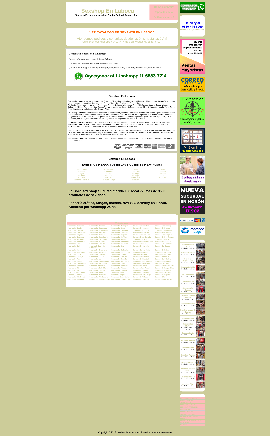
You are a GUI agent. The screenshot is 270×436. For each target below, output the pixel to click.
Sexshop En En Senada (98, 239)
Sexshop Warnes (188, 355)
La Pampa (108, 174)
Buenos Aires (81, 170)
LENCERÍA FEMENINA (188, 405)
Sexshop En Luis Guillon (77, 263)
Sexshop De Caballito (163, 259)
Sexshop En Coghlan (75, 235)
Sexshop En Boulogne (119, 226)
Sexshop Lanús (188, 333)
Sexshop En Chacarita (119, 230)
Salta (162, 176)
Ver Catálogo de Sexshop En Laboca (122, 32)
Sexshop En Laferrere (141, 257)
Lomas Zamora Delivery (164, 279)
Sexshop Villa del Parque (188, 296)
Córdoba (81, 172)
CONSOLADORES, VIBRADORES (187, 401)
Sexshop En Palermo (119, 268)
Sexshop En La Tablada (163, 254)
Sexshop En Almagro (119, 239)
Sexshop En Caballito (141, 226)
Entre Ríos (135, 172)
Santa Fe (162, 178)
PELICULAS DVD (186, 412)
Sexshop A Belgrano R (119, 275)
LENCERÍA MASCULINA (189, 407)
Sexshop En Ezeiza (162, 239)
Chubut (162, 170)
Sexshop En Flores (74, 244)
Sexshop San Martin (188, 325)
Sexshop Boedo (188, 275)
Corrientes (108, 172)
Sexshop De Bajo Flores (98, 263)
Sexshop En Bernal (118, 228)
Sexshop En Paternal (97, 270)
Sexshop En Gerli (74, 246)
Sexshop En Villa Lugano (98, 277)
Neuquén (108, 176)
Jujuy (82, 174)
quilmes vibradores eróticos (99, 279)
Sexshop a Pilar (73, 270)
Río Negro (135, 176)
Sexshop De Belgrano (163, 261)
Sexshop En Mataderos (141, 263)
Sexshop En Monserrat (76, 266)
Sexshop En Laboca (107, 11)
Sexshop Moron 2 (188, 377)
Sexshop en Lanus (162, 257)
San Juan (81, 178)
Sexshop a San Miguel (141, 268)
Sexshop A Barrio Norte (120, 277)
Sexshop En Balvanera (141, 235)
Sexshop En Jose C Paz (76, 252)
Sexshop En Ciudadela (119, 232)
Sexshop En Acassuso (119, 244)
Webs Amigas (122, 223)
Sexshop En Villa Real (141, 279)
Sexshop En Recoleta (163, 270)
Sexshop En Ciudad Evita (77, 232)
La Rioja (135, 174)
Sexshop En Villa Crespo (142, 275)
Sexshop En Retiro (96, 272)
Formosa (162, 172)
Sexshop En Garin (140, 244)
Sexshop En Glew (117, 246)
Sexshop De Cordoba (119, 259)
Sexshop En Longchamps (99, 261)
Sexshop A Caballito (75, 275)
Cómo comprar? (164, 7)
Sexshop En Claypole (163, 232)
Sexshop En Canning (163, 226)
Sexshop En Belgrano (141, 232)
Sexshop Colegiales (188, 362)
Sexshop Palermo (188, 253)
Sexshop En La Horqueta (120, 252)
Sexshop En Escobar (140, 239)
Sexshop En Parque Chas (164, 268)
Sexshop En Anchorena (76, 239)
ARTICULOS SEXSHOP (188, 398)
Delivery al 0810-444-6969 (192, 24)
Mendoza (162, 174)
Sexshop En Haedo (75, 250)
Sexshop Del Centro (162, 246)
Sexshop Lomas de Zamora (188, 311)
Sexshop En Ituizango (163, 250)
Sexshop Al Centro (140, 266)
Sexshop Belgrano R (97, 266)
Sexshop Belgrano (188, 340)
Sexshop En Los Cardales (142, 261)
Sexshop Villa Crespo (188, 289)
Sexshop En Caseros (140, 228)
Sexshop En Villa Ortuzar (120, 279)
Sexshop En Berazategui (98, 230)
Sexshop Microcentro (188, 260)
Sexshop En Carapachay (98, 228)
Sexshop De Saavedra (97, 252)
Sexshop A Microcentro (76, 272)
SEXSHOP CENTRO (187, 414)
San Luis (108, 178)
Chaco (135, 170)
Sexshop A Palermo (140, 270)
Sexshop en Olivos (74, 268)
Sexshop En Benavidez (163, 230)
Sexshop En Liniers (75, 261)
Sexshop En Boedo (75, 228)
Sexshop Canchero (162, 263)
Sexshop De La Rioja (75, 257)
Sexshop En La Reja (118, 254)
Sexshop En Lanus (96, 259)
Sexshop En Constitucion (98, 237)
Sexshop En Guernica (141, 246)
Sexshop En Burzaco (97, 226)
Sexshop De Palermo (140, 252)
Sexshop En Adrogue (163, 241)
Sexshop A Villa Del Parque (99, 268)
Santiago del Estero (81, 180)
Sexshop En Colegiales (163, 235)
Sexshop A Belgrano (162, 275)
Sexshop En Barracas (97, 235)
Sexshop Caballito (188, 267)
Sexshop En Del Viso (119, 237)
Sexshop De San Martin (141, 250)
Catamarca (108, 170)
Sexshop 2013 (160, 277)
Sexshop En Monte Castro (164, 266)
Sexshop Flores (188, 282)
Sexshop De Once (74, 254)
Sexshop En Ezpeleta (97, 241)
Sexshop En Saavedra (141, 272)
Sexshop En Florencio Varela (143, 241)
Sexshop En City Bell (141, 230)
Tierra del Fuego (108, 180)
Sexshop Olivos (188, 348)
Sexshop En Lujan (118, 263)
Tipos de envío (164, 12)
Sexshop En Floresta (97, 244)
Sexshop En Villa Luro (141, 277)
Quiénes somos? (164, 17)
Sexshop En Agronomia (120, 241)
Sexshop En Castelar (75, 230)
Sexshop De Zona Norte (98, 250)
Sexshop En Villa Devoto (77, 277)
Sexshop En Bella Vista (97, 232)
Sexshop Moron (188, 318)
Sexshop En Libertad (141, 259)
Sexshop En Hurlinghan (120, 250)
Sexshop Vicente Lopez (188, 370)
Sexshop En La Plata (97, 254)
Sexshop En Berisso (162, 228)
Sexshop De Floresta (119, 257)
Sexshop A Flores (117, 272)
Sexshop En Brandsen (76, 226)
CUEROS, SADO (186, 409)
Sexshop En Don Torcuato (165, 237)
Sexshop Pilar (188, 384)
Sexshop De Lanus (140, 254)
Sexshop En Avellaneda (142, 237)
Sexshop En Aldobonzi (76, 241)
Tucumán (135, 180)
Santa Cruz (135, 178)
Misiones (81, 176)
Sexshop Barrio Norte (188, 245)
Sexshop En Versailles (163, 272)
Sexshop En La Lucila (163, 252)
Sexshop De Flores (74, 259)
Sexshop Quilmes (188, 304)
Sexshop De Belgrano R (120, 261)
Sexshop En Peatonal (119, 270)
